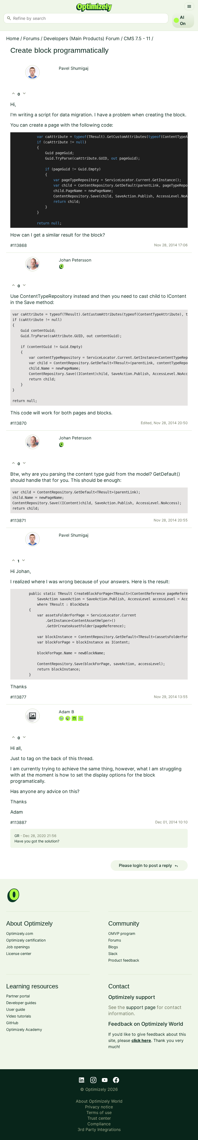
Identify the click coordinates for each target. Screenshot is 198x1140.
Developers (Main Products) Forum (82, 38)
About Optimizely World (99, 1101)
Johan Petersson (75, 260)
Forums (31, 38)
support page (140, 1007)
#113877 (18, 697)
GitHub (12, 1023)
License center (18, 953)
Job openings (18, 947)
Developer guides (21, 1002)
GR (16, 835)
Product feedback (123, 960)
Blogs (113, 947)
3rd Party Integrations (99, 1129)
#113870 (18, 423)
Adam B (66, 711)
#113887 (18, 822)
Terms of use (99, 1112)
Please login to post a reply (148, 865)
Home (12, 38)
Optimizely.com (19, 933)
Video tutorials (18, 1016)
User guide (15, 1009)
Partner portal (18, 996)
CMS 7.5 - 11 (137, 38)
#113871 (18, 520)
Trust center (99, 1118)
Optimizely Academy (24, 1029)
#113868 (18, 245)
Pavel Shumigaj (73, 68)
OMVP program (121, 933)
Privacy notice (99, 1106)
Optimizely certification (26, 940)
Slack (113, 953)
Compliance (99, 1123)
